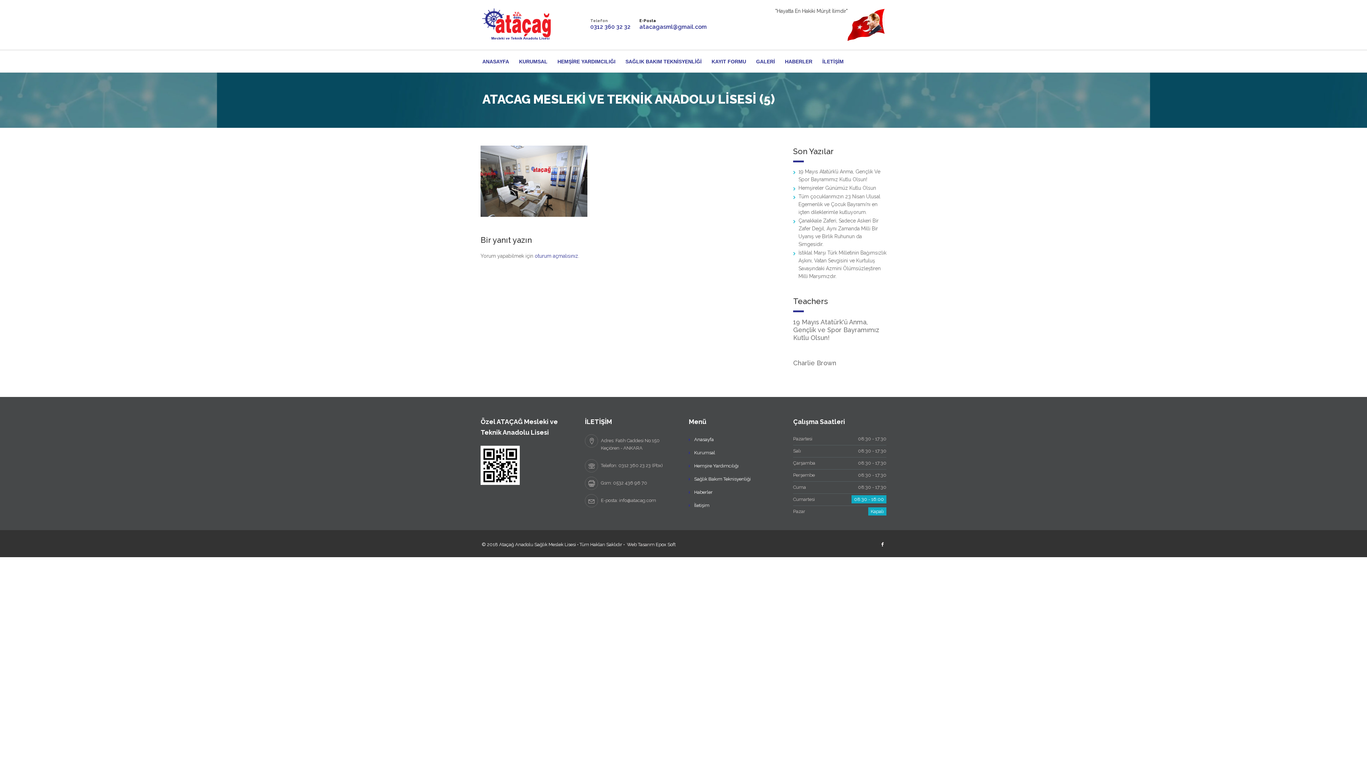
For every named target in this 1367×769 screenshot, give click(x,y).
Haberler (798, 61)
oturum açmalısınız (556, 256)
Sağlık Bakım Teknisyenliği (663, 61)
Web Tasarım (641, 544)
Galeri (765, 61)
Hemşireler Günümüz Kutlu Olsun (837, 188)
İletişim (833, 61)
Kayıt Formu (729, 61)
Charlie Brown (814, 363)
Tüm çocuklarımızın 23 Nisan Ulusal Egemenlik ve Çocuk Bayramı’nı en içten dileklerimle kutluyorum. (839, 204)
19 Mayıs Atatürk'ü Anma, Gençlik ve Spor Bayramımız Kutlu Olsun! (836, 329)
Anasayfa (495, 61)
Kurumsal (533, 61)
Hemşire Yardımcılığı (586, 61)
